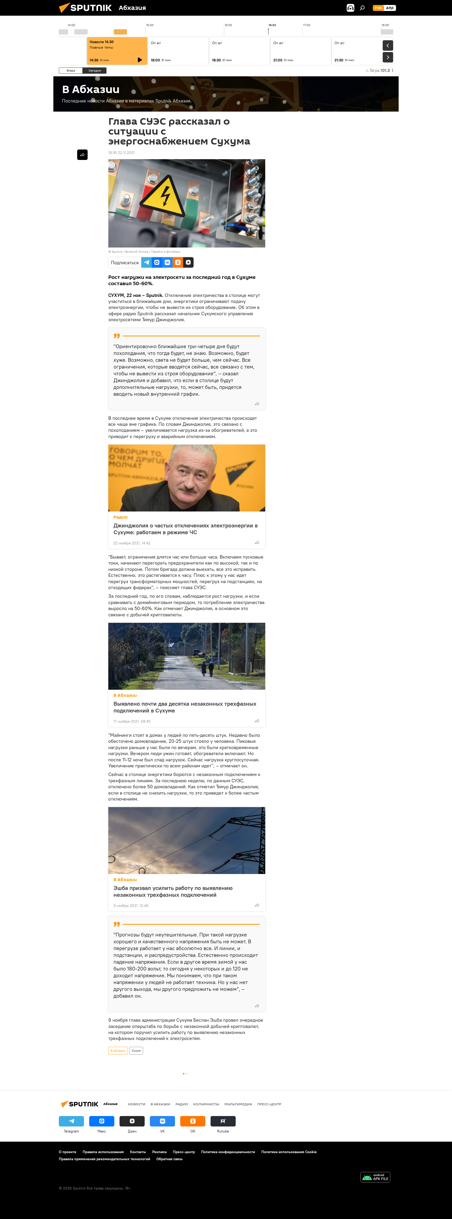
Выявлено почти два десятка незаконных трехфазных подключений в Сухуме (185, 707)
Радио (121, 517)
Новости (136, 1104)
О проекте (67, 1151)
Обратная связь (169, 1159)
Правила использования (103, 1151)
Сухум (136, 1051)
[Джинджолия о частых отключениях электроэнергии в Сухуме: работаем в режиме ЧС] (186, 478)
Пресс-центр (269, 1104)
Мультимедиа (238, 1104)
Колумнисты (206, 1104)
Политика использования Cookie (289, 1151)
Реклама (159, 1151)
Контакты (138, 1151)
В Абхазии (125, 695)
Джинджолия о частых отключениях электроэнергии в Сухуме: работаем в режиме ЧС (186, 529)
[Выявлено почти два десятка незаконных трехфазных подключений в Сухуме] (186, 656)
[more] (257, 404)
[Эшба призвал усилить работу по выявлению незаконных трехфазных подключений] (186, 840)
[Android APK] (375, 1178)
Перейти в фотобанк (165, 252)
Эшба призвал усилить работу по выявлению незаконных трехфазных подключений (173, 891)
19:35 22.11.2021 (121, 152)
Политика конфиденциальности (228, 1151)
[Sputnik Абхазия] (87, 14)
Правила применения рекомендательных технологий (104, 1159)
